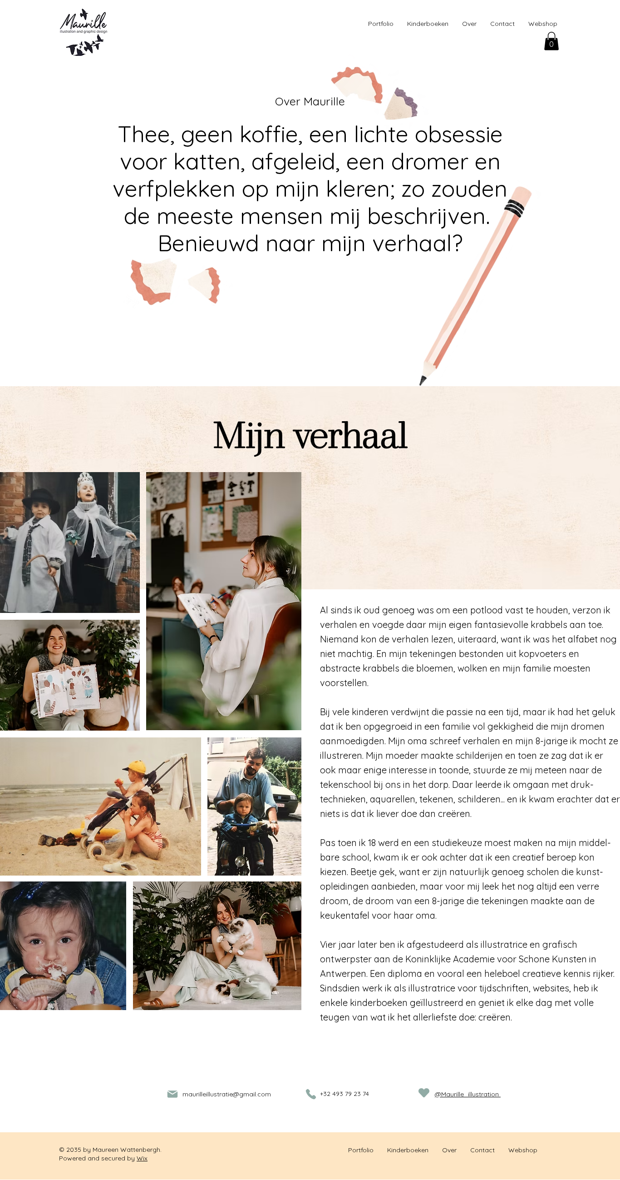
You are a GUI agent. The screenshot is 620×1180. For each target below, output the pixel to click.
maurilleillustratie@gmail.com (226, 1094)
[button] (551, 41)
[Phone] (311, 1094)
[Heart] (424, 1093)
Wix (142, 1158)
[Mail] (172, 1094)
